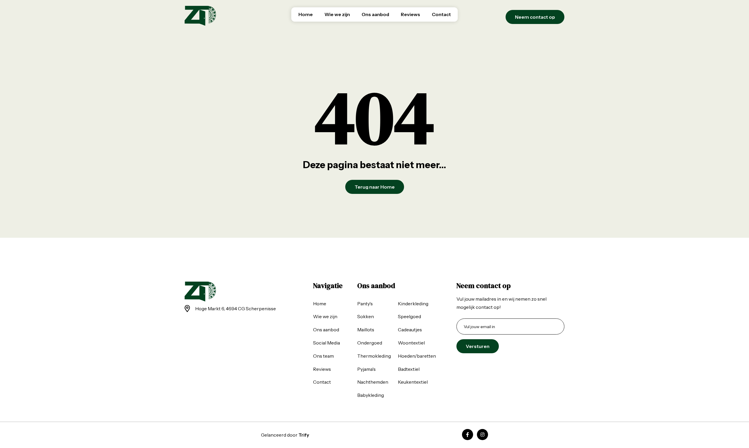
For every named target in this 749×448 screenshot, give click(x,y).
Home (305, 14)
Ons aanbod (375, 14)
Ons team (323, 356)
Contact (441, 14)
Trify (303, 435)
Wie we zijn (337, 14)
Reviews (410, 14)
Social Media (326, 343)
